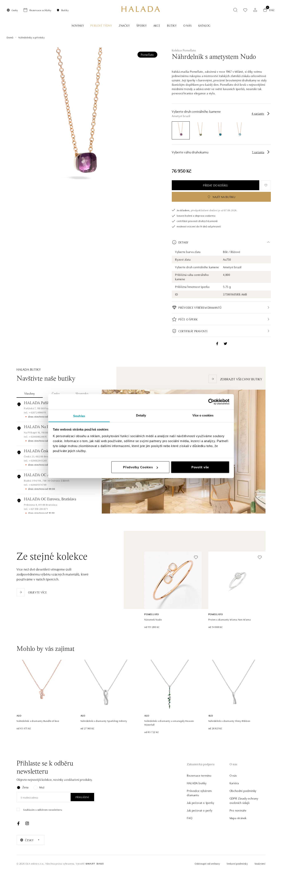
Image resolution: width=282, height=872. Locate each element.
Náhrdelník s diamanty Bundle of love (38, 721)
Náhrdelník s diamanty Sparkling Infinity (104, 721)
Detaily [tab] (141, 415)
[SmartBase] (94, 864)
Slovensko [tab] (82, 393)
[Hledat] (235, 10)
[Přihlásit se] (255, 10)
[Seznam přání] (245, 10)
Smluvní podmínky (237, 863)
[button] (221, 242)
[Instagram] (27, 823)
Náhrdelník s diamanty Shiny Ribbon (229, 721)
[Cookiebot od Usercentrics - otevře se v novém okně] (211, 402)
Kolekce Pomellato (184, 50)
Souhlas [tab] (79, 416)
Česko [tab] (56, 393)
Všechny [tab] (29, 393)
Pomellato (147, 54)
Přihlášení (82, 797)
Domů (10, 37)
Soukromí (260, 863)
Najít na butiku (224, 197)
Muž (41, 787)
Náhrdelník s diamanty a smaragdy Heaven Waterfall (169, 722)
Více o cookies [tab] (202, 415)
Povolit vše (200, 467)
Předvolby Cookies (138, 467)
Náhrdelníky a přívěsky (31, 37)
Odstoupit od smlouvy (207, 863)
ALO (19, 715)
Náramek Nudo (153, 619)
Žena (25, 787)
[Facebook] (18, 823)
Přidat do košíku (215, 185)
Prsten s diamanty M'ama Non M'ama (229, 619)
